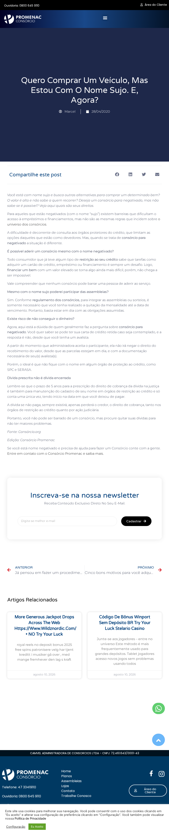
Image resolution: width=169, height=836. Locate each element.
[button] (105, 17)
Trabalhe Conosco (76, 795)
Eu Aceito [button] (37, 826)
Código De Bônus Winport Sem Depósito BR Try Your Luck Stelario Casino (124, 623)
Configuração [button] (15, 827)
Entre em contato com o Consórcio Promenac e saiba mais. (55, 454)
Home (66, 771)
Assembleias (71, 781)
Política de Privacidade (30, 818)
